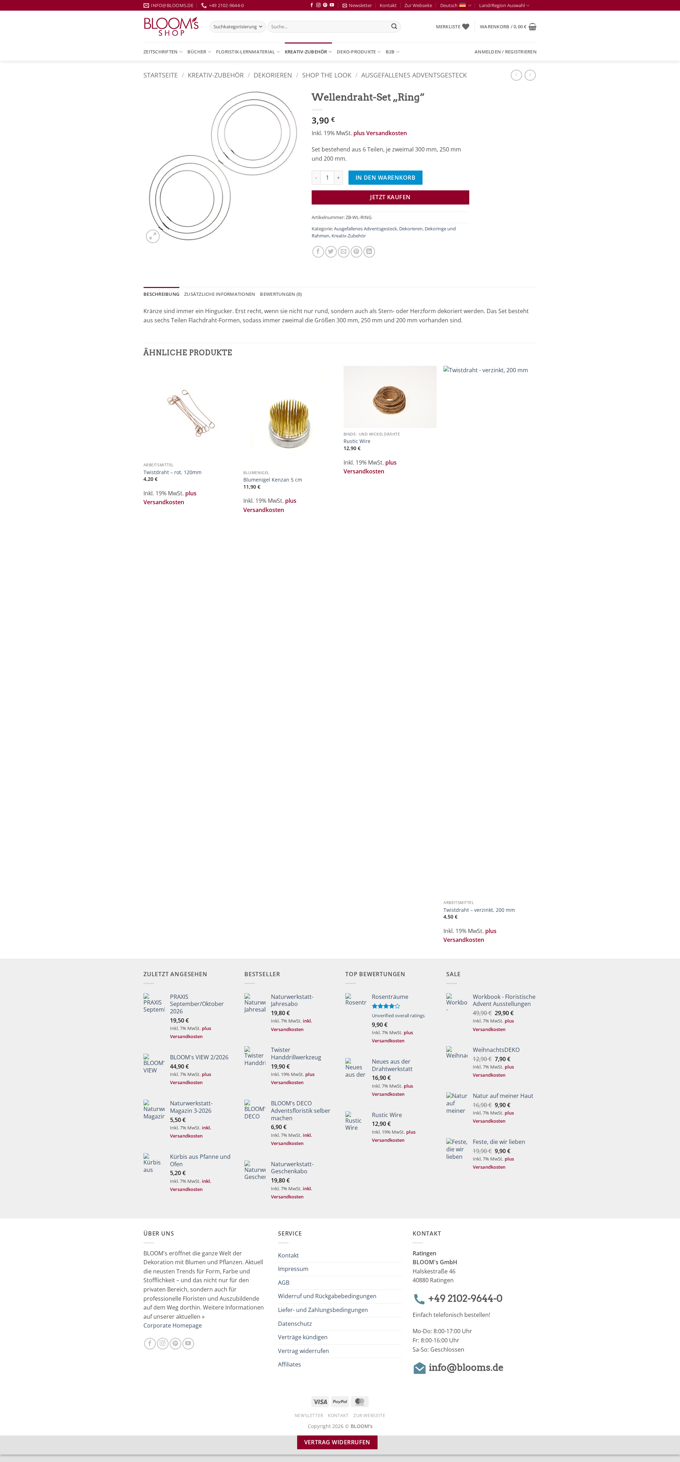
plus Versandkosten (380, 133)
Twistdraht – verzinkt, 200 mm (479, 910)
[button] (508, 26)
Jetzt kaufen (390, 197)
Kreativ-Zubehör (306, 51)
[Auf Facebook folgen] (312, 5)
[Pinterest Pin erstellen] (356, 252)
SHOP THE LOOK (326, 74)
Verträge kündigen (303, 1337)
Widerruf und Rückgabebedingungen (327, 1296)
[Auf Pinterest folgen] (325, 5)
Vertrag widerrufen (303, 1351)
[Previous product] (530, 75)
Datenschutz (295, 1324)
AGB (283, 1283)
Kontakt (388, 5)
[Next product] (516, 75)
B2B (390, 51)
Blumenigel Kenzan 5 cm (272, 480)
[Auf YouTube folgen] (332, 5)
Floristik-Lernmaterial (245, 51)
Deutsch (449, 5)
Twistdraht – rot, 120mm (172, 472)
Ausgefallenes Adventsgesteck (414, 74)
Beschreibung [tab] (161, 294)
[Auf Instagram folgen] (318, 5)
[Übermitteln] (395, 27)
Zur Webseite (418, 5)
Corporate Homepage (172, 1325)
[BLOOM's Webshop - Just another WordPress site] (171, 26)
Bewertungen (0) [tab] (281, 294)
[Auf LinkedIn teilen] (369, 252)
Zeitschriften (160, 51)
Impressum (293, 1269)
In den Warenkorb (385, 178)
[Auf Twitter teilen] (331, 252)
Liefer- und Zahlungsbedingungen (323, 1310)
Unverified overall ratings (398, 1015)
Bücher (196, 51)
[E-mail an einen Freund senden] (344, 252)
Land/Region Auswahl (502, 5)
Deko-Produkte (356, 51)
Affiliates (289, 1364)
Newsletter (360, 5)
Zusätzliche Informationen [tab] (219, 294)
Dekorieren (273, 74)
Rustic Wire (357, 441)
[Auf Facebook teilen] (318, 252)
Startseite (160, 74)
